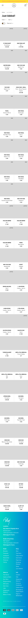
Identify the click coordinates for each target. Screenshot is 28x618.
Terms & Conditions (19, 584)
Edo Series (19, 558)
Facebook (5, 553)
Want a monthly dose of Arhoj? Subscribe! (14, 1)
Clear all (9, 23)
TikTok (5, 562)
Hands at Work (7, 577)
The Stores (6, 574)
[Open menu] (2, 5)
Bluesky (5, 551)
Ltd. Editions (19, 568)
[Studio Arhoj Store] (14, 5)
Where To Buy (7, 594)
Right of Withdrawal (19, 594)
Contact (18, 574)
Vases (17, 566)
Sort (9, 19)
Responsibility (7, 581)
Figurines (18, 560)
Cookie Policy (19, 587)
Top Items (18, 553)
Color (3, 19)
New (17, 551)
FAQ (17, 577)
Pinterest (5, 560)
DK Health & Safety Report (19, 590)
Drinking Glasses (18, 563)
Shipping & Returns (6, 591)
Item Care (6, 586)
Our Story (5, 579)
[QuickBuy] (1, 28)
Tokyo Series (19, 555)
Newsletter (6, 558)
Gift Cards (6, 583)
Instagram (6, 555)
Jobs (4, 588)
